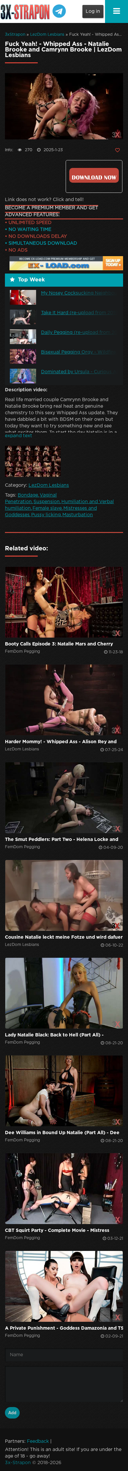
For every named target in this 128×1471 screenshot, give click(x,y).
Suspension (46, 502)
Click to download (94, 175)
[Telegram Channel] (59, 9)
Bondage (28, 495)
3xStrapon (15, 34)
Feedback (38, 1441)
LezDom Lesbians (47, 34)
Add (12, 1412)
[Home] (26, 11)
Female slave (47, 508)
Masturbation (77, 515)
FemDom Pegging (22, 651)
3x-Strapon (18, 1463)
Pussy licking (46, 515)
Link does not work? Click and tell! (44, 200)
